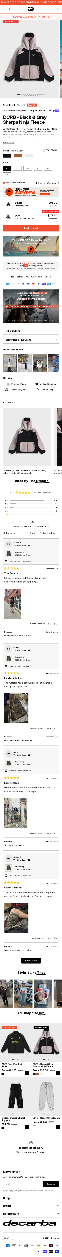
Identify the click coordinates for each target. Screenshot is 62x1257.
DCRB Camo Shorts (23, 555)
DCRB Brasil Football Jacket (12, 1065)
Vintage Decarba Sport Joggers (13, 1119)
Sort (32, 533)
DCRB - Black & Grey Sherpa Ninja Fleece (43, 1065)
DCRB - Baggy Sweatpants (46, 1118)
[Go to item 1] (18, 94)
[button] (50, 149)
